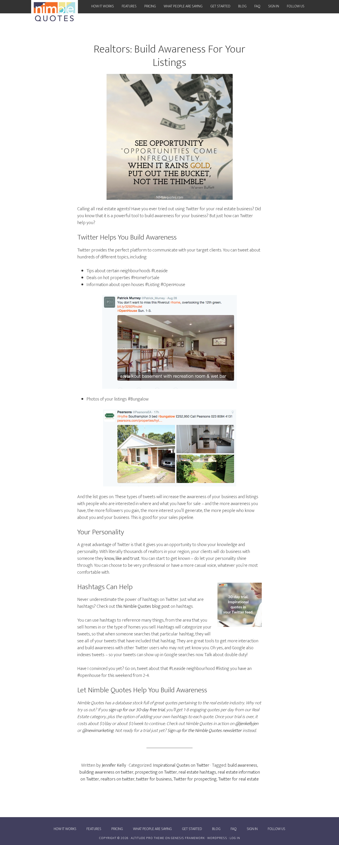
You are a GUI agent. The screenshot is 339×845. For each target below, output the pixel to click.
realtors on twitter (117, 779)
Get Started (192, 829)
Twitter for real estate (238, 779)
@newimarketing (97, 730)
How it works (65, 829)
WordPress (217, 838)
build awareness (242, 765)
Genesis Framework (188, 838)
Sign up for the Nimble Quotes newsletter (204, 730)
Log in (235, 838)
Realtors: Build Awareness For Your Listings (169, 56)
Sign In (252, 829)
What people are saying (152, 829)
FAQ (234, 829)
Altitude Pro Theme (147, 838)
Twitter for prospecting (195, 779)
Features (93, 829)
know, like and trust (122, 558)
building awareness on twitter (106, 772)
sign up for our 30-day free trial (137, 710)
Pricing (117, 829)
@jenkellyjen (246, 724)
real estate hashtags (197, 772)
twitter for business (154, 779)
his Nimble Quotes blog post (144, 606)
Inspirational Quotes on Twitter (181, 765)
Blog (216, 829)
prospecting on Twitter (156, 772)
